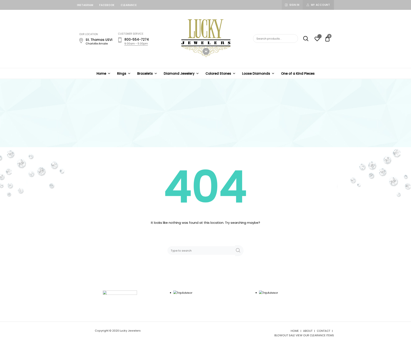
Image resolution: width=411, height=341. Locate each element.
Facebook (107, 5)
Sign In (294, 5)
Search (303, 38)
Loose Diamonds (256, 73)
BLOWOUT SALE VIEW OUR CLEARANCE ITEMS (304, 335)
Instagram (85, 5)
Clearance (129, 5)
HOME (295, 331)
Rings (121, 73)
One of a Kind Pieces (298, 73)
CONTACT (323, 331)
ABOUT (308, 331)
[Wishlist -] (317, 39)
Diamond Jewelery (179, 73)
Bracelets (145, 73)
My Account (320, 5)
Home (101, 73)
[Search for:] (202, 250)
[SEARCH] (239, 250)
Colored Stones (218, 73)
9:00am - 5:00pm (136, 43)
